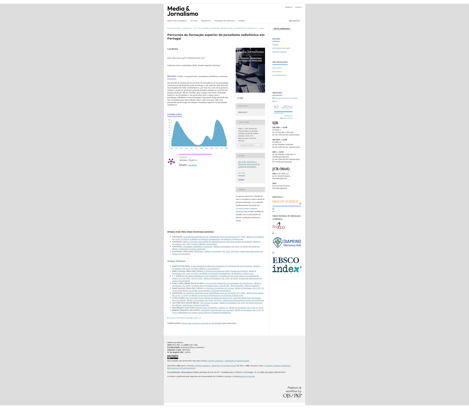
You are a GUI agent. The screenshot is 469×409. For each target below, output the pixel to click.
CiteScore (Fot (286, 107)
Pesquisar (295, 21)
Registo (288, 7)
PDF (241, 98)
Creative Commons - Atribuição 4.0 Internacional (228, 361)
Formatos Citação (247, 145)
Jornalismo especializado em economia (217, 310)
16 (196, 317)
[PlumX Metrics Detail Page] (171, 161)
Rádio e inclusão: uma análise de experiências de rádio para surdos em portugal (217, 241)
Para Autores (277, 71)
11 (184, 317)
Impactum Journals (247, 376)
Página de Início (174, 28)
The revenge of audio (209, 303)
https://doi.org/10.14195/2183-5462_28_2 (188, 58)
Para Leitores (277, 68)
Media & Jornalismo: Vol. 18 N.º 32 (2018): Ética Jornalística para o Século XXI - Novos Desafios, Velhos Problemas (216, 284)
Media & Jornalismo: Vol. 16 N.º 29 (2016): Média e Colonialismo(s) (216, 267)
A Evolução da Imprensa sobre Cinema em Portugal (226, 271)
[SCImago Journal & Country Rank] (287, 101)
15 (194, 317)
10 (181, 317)
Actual (193, 21)
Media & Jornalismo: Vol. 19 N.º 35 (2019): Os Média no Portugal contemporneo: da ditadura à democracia (218, 238)
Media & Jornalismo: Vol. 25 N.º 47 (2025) (246, 307)
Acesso (298, 7)
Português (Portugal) (281, 48)
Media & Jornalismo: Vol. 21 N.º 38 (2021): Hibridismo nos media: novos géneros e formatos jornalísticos (218, 289)
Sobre (241, 21)
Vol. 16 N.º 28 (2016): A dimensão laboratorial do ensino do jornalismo (225, 28)
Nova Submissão (282, 29)
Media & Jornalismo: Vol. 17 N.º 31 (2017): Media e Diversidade (216, 242)
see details (192, 165)
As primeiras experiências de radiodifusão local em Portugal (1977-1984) (214, 237)
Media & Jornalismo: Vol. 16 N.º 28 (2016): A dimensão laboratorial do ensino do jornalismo (225, 300)
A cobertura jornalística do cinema (219, 288)
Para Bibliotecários (279, 75)
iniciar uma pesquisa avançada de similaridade (202, 323)
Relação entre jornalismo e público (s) (212, 307)
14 (191, 317)
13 (189, 317)
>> (200, 317)
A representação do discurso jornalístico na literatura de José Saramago (222, 266)
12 (186, 317)
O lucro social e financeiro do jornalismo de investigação (229, 283)
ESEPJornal (199, 251)
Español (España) (279, 52)
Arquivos (206, 21)
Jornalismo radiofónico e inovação (198, 246)
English (275, 44)
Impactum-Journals (177, 21)
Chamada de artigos (224, 21)
